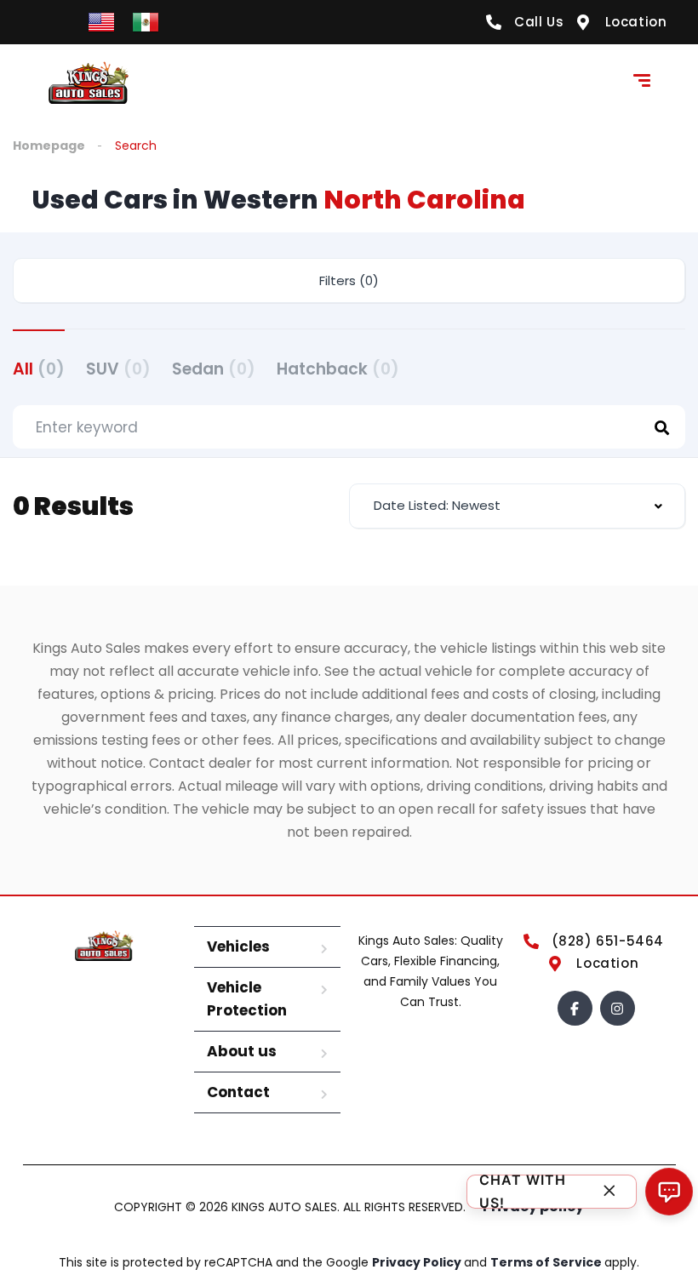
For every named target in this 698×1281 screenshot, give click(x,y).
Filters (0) (349, 280)
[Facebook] (575, 1008)
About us (242, 1051)
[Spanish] (145, 21)
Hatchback (338, 368)
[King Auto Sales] (89, 82)
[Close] (609, 1192)
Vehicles (238, 946)
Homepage (49, 145)
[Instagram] (617, 1008)
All (39, 368)
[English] (101, 21)
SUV (118, 368)
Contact (238, 1092)
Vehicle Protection (247, 999)
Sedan (213, 368)
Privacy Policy (418, 1262)
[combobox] (517, 506)
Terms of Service (547, 1262)
